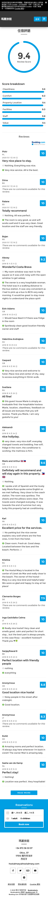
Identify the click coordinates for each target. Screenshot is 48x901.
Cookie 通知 (19, 9)
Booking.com (30, 892)
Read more (24, 793)
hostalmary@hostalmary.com (24, 863)
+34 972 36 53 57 (24, 848)
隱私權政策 (22, 884)
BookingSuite (33, 890)
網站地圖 (11, 884)
